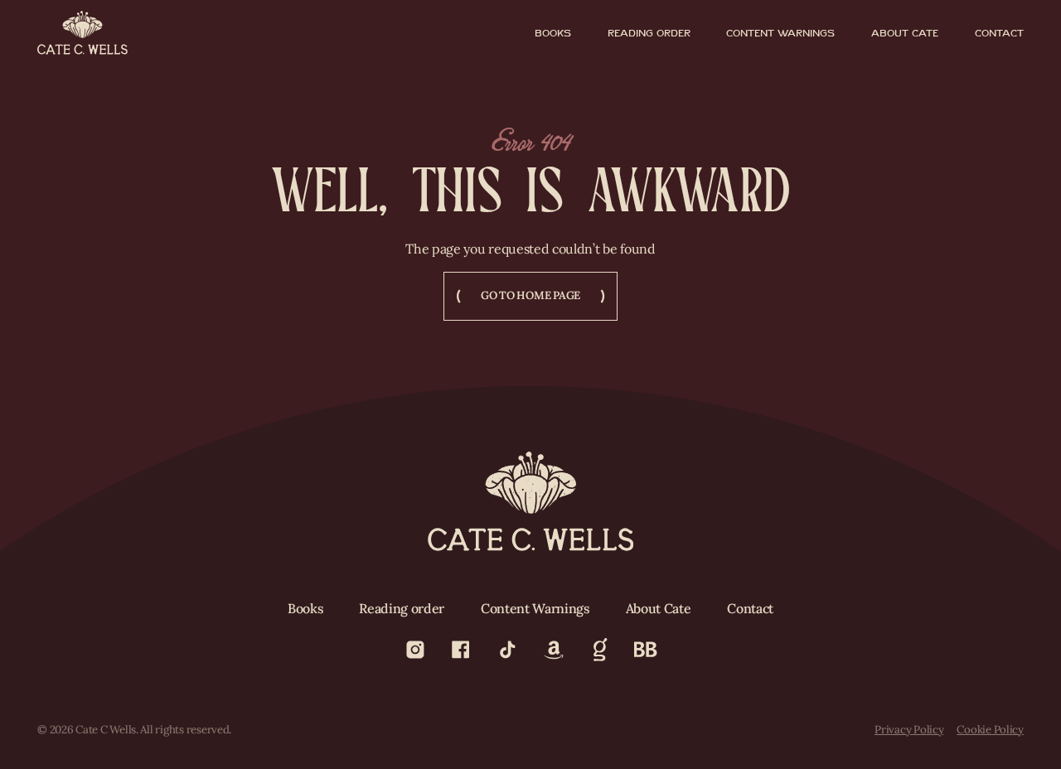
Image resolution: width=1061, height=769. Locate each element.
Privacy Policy (908, 730)
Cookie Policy (990, 730)
